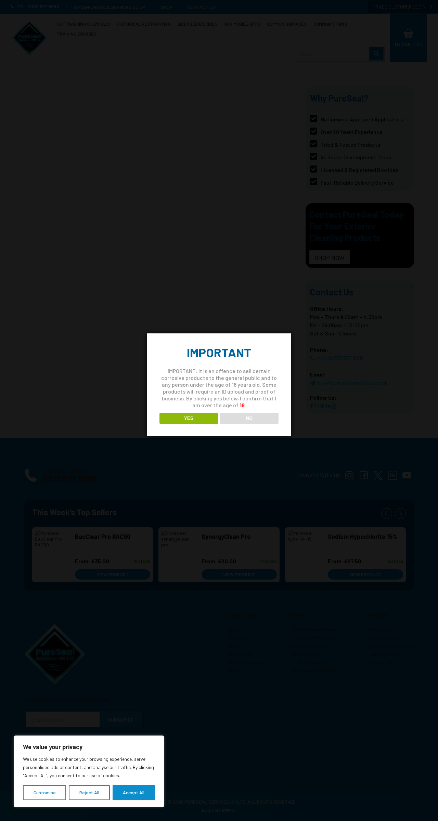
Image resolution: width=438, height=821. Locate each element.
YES (188, 418)
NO (249, 418)
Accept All (133, 792)
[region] (89, 771)
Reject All (89, 792)
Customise (45, 792)
